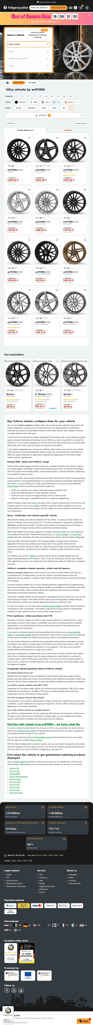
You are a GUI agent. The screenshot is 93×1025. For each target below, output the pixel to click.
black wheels (12, 486)
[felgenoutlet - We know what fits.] (16, 7)
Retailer (42, 884)
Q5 (56, 556)
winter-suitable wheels (52, 606)
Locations (72, 881)
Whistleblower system (14, 884)
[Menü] (12, 1007)
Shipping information (47, 886)
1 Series (31, 556)
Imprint (9, 875)
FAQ (40, 875)
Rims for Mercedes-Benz (19, 777)
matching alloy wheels (26, 731)
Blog (41, 881)
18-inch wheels (61, 534)
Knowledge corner (43, 737)
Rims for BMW (15, 774)
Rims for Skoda (15, 779)
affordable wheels (23, 635)
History (71, 878)
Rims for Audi (15, 771)
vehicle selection (21, 762)
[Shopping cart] (87, 7)
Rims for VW (14, 768)
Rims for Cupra (15, 782)
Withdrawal (43, 889)
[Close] (89, 15)
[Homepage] (7, 82)
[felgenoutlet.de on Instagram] (13, 990)
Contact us (43, 878)
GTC (7, 878)
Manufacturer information (16, 886)
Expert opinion (36, 740)
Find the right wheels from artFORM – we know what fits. (43, 724)
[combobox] (28, 44)
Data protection (12, 881)
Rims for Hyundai (16, 793)
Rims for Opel (15, 790)
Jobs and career (75, 884)
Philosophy (73, 875)
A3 (84, 503)
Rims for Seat (15, 787)
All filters (44, 115)
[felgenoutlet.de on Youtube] (20, 990)
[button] (19, 870)
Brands (42, 892)
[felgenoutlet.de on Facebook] (6, 990)
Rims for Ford (15, 785)
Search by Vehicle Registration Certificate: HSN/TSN (38, 34)
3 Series (36, 506)
